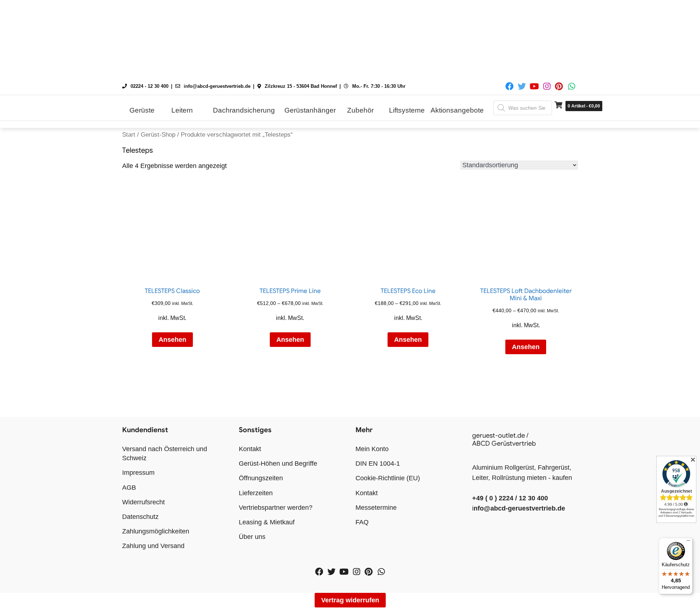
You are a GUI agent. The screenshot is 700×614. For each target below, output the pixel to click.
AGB (129, 487)
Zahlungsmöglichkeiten (155, 531)
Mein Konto (372, 449)
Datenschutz (140, 516)
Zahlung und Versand (153, 546)
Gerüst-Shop (158, 134)
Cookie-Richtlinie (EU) (387, 478)
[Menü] (688, 542)
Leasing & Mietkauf (267, 522)
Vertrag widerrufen (350, 600)
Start (128, 134)
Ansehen (172, 339)
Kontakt (250, 449)
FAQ (362, 522)
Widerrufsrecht (143, 502)
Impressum (138, 472)
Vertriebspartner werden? (275, 507)
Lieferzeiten (256, 493)
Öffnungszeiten (261, 478)
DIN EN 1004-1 (377, 463)
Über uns (252, 536)
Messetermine (376, 507)
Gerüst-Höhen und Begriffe (278, 463)
